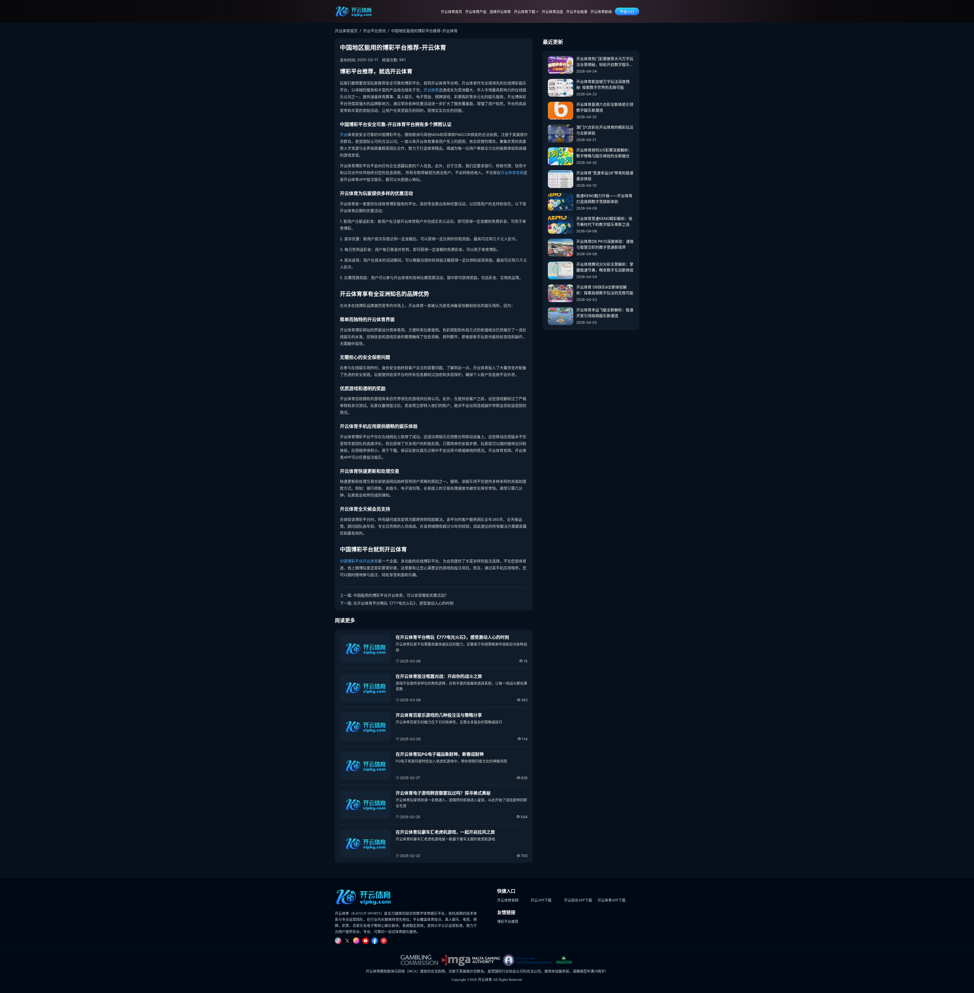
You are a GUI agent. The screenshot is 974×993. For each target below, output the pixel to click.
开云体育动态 (552, 12)
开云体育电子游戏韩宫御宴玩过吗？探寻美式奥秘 (443, 793)
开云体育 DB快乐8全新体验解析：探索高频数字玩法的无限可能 (604, 290)
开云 (343, 134)
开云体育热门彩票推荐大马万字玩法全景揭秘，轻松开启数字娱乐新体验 (604, 61)
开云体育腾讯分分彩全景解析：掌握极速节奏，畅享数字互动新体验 (604, 267)
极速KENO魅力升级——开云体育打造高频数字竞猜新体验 (604, 198)
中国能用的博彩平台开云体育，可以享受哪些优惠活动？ (400, 595)
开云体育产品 (475, 12)
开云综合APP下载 (578, 900)
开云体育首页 (451, 12)
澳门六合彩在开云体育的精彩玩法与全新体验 (604, 130)
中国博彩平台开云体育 (359, 561)
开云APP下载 (541, 900)
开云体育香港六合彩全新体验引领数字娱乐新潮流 (604, 107)
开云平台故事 (576, 12)
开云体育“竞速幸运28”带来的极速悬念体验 (604, 175)
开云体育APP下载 (611, 900)
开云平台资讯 (374, 30)
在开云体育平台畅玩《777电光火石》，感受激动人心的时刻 (403, 603)
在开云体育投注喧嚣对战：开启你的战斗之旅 (439, 676)
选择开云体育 (500, 12)
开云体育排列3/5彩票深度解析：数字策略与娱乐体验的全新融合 (604, 153)
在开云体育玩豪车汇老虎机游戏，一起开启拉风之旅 (445, 832)
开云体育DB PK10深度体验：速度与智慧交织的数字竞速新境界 (605, 244)
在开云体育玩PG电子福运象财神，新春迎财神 (440, 754)
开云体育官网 (512, 172)
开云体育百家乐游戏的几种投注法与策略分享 (439, 715)
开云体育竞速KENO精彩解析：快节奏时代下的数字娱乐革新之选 (604, 221)
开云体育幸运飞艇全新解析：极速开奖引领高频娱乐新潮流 (604, 312)
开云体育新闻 (601, 12)
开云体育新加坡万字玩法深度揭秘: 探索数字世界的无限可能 (603, 84)
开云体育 (431, 90)
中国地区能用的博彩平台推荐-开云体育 (424, 30)
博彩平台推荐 (507, 921)
